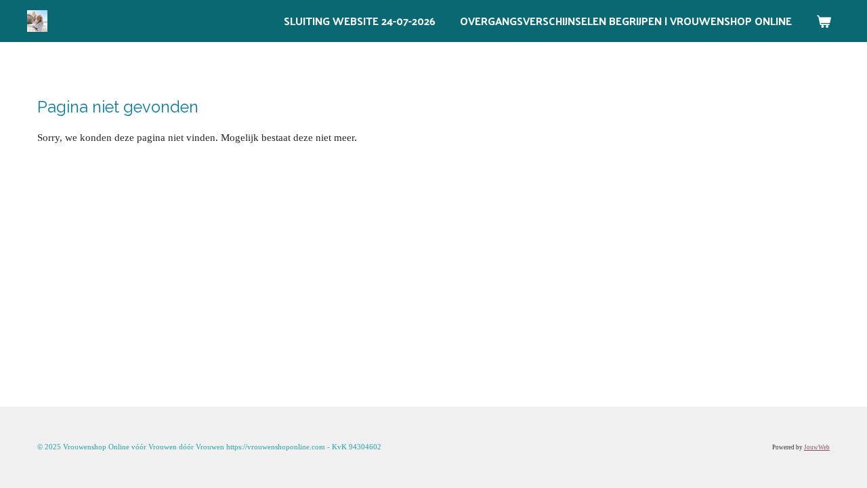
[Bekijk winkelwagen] (823, 21)
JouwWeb (817, 447)
